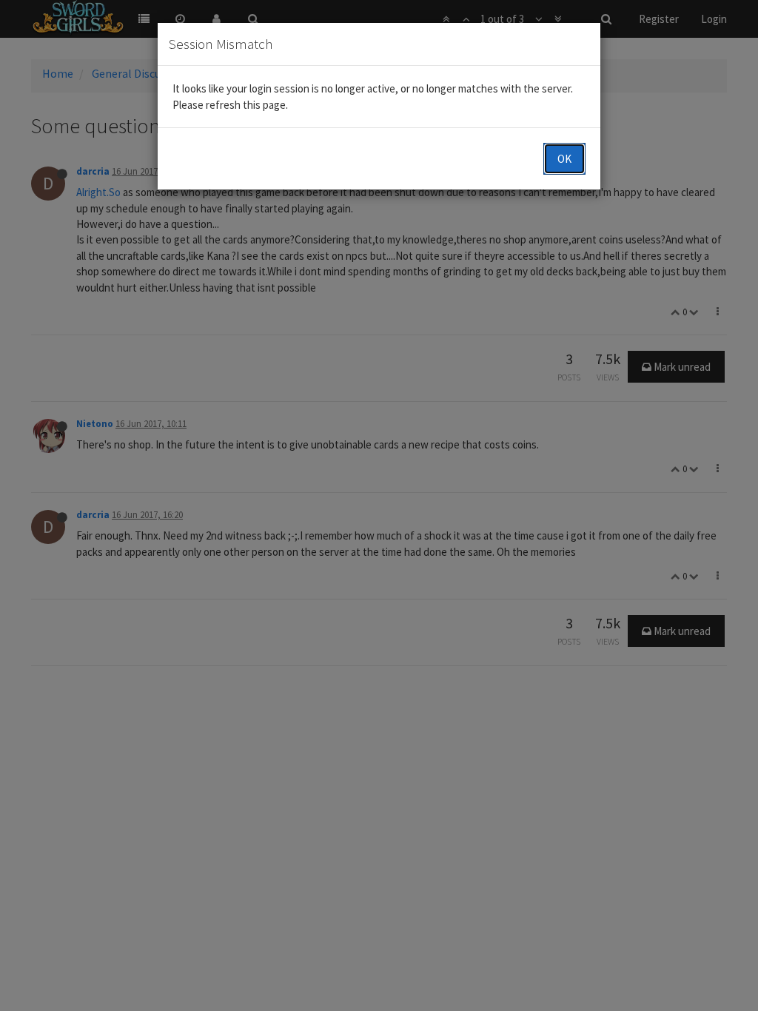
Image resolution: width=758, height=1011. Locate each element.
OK (564, 159)
